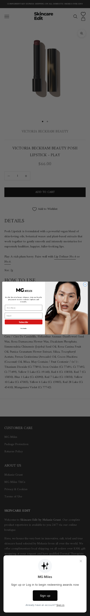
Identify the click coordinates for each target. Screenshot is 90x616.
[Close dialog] (85, 284)
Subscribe (23, 322)
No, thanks (24, 328)
